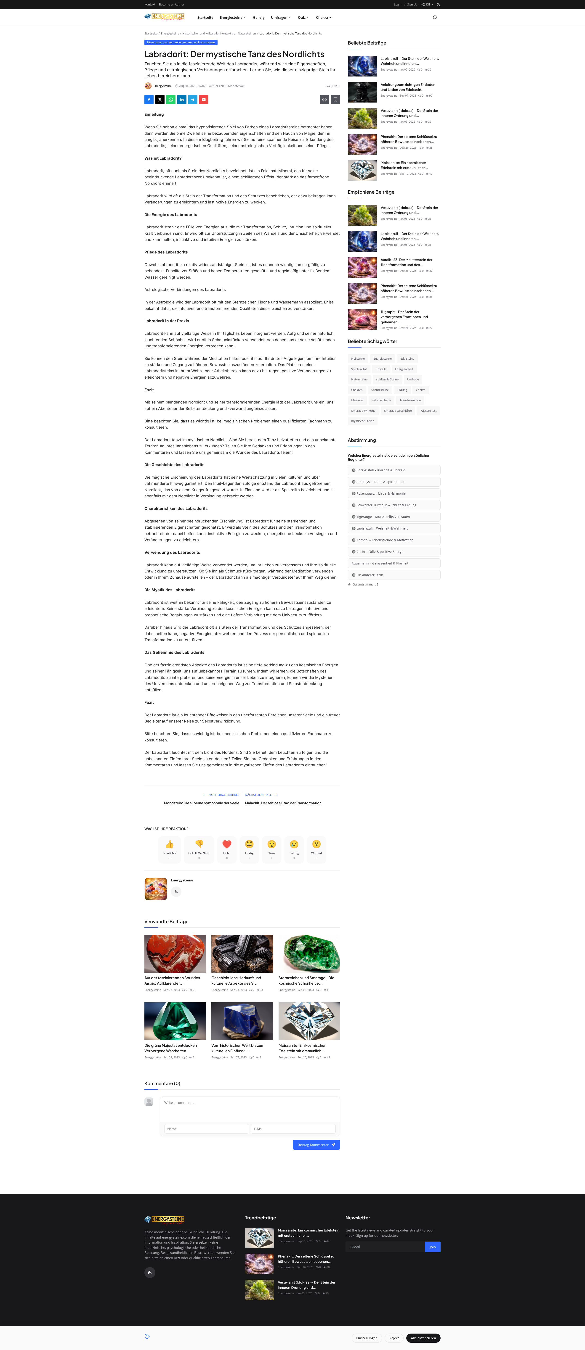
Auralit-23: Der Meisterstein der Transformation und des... (406, 262)
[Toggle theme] (439, 4)
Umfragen (279, 17)
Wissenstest (428, 411)
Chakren (357, 390)
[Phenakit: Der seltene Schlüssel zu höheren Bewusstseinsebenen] (362, 144)
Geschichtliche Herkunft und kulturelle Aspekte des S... (236, 980)
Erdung (402, 390)
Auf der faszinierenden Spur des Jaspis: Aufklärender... (172, 980)
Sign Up (412, 4)
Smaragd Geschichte (398, 411)
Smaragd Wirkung (363, 411)
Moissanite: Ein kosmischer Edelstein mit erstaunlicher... (404, 165)
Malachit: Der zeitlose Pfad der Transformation (283, 803)
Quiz (302, 17)
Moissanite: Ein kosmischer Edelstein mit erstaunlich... (302, 1048)
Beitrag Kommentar (313, 1144)
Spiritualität (359, 369)
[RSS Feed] (176, 891)
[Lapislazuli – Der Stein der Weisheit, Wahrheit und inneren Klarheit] (362, 66)
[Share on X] (160, 99)
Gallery (259, 17)
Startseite (205, 17)
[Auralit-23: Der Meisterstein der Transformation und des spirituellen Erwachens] (362, 267)
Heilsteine (358, 358)
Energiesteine (231, 17)
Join (433, 1247)
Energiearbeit (404, 369)
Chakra (322, 17)
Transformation (410, 400)
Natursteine (359, 379)
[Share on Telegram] (192, 99)
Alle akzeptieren (423, 1338)
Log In (398, 4)
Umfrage (413, 379)
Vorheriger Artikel (224, 795)
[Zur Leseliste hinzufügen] (335, 99)
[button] (427, 4)
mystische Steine (362, 421)
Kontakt (149, 4)
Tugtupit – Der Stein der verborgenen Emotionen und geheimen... (404, 316)
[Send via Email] (203, 99)
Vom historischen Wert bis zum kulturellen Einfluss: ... (237, 1048)
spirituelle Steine (387, 379)
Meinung (357, 400)
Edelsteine (407, 358)
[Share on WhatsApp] (171, 99)
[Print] (324, 99)
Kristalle (381, 369)
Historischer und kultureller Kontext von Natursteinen (219, 33)
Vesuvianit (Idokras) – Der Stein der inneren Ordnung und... (409, 113)
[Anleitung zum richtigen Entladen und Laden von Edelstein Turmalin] (362, 92)
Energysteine (182, 880)
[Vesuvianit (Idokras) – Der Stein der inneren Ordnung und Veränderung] (362, 118)
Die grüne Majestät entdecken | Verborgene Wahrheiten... (171, 1048)
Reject (394, 1338)
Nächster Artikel (258, 795)
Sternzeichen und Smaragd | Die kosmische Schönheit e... (306, 980)
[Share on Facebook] (149, 99)
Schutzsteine (380, 390)
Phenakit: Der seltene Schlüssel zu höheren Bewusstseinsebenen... (409, 139)
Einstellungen (367, 1338)
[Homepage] (164, 17)
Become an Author (171, 4)
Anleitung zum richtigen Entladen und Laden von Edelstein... (408, 87)
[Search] (435, 17)
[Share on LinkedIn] (181, 99)
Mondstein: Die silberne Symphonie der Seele (201, 803)
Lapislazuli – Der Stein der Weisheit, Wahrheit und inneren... (410, 61)
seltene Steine (381, 400)
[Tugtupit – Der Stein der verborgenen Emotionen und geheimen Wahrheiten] (362, 319)
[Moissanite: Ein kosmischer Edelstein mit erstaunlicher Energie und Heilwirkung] (362, 170)
